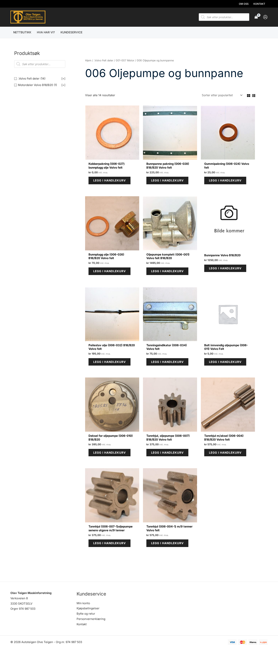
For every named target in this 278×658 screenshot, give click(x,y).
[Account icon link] (265, 17)
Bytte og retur (86, 613)
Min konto (83, 603)
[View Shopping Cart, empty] (256, 17)
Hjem (88, 60)
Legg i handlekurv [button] (109, 180)
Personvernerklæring (91, 619)
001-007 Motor (125, 60)
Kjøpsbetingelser (88, 608)
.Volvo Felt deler (103, 60)
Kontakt (82, 624)
